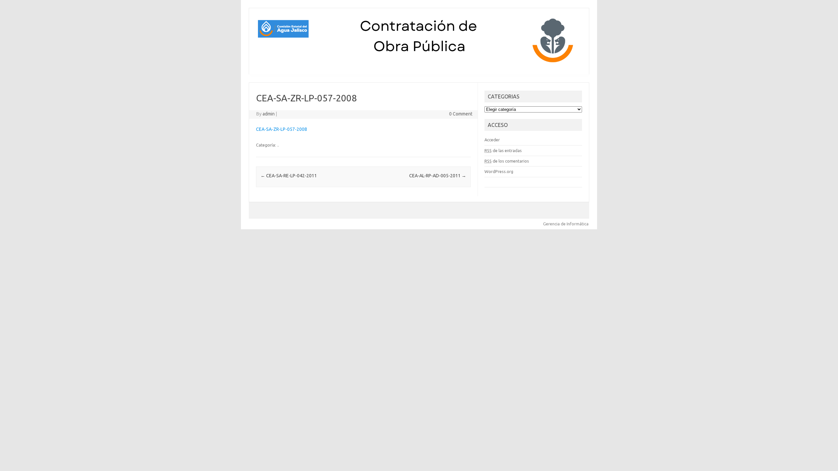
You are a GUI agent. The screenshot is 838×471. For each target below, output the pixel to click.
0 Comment (460, 113)
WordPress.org (498, 171)
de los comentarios (506, 161)
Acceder (492, 139)
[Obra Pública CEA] (419, 63)
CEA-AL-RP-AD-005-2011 (437, 175)
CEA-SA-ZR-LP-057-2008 (281, 129)
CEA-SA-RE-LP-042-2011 (289, 175)
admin (269, 113)
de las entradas (503, 150)
